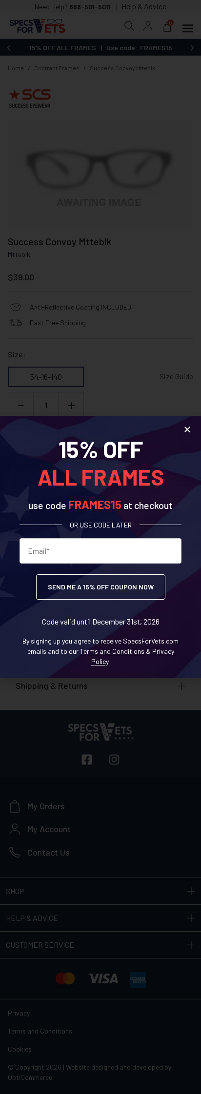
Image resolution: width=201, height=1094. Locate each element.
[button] (187, 429)
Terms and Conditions (112, 651)
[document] (100, 547)
